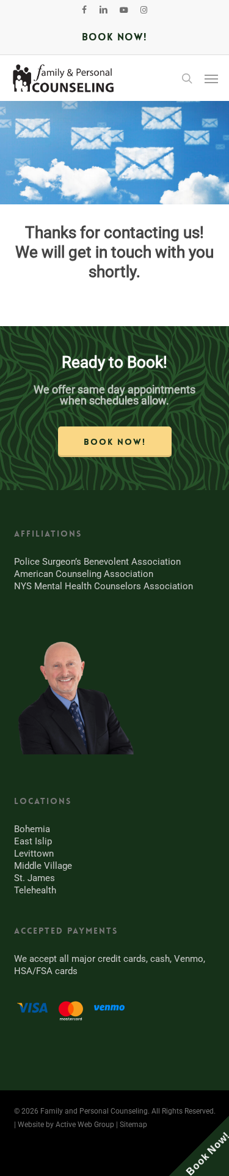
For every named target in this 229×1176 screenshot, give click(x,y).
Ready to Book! (114, 362)
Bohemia (32, 829)
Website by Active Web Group (66, 1124)
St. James (34, 878)
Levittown (34, 853)
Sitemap (133, 1124)
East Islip (33, 841)
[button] (211, 78)
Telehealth (35, 890)
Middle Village (43, 865)
